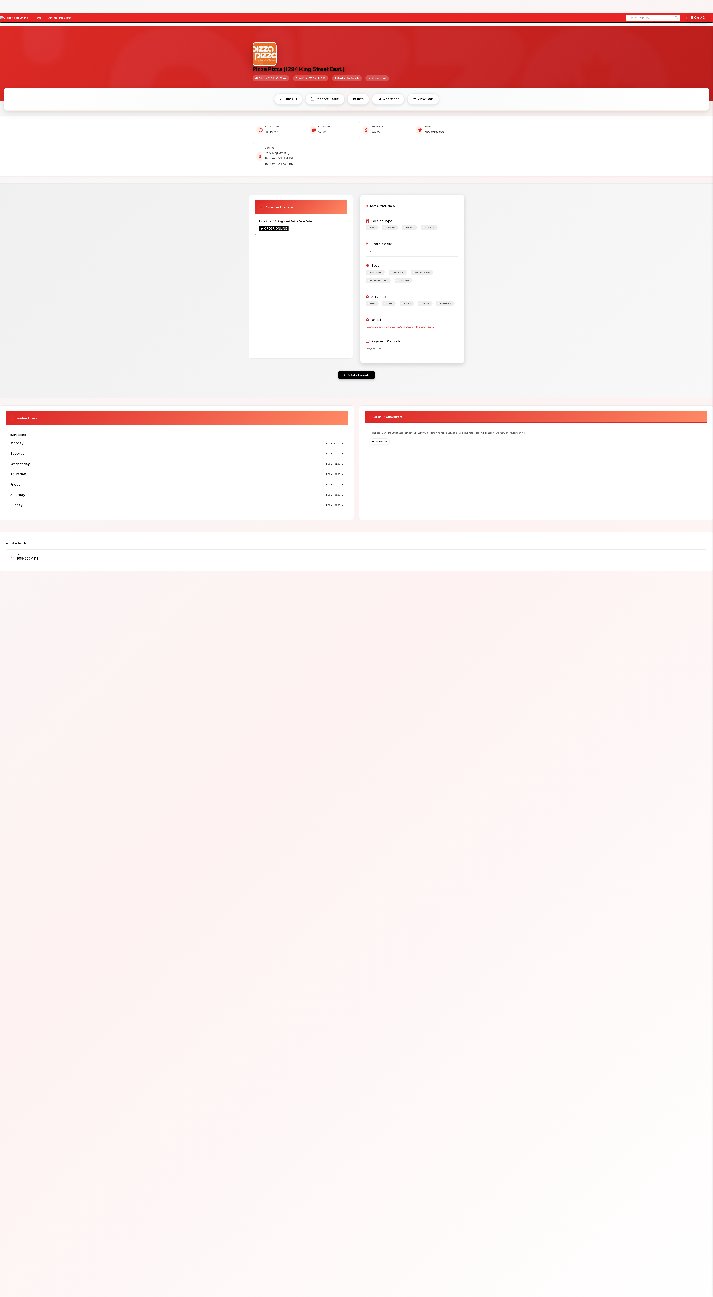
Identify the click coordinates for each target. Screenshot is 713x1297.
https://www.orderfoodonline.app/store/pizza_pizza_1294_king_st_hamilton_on (400, 327)
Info (360, 99)
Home (38, 18)
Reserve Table (327, 99)
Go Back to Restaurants (358, 375)
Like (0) (290, 99)
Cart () (699, 17)
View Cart (425, 99)
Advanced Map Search (59, 18)
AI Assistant (389, 99)
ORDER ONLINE (275, 228)
